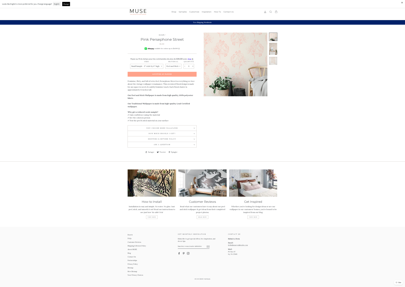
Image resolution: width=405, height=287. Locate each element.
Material (173, 62)
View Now (152, 217)
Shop (173, 12)
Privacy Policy (133, 264)
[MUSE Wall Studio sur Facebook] (179, 253)
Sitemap (130, 268)
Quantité (189, 62)
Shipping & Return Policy (162, 139)
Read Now (202, 217)
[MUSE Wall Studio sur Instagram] (188, 253)
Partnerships (132, 260)
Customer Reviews (134, 242)
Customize (194, 12)
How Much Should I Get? (162, 133)
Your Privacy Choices (135, 275)
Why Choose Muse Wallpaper (162, 128)
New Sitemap (132, 271)
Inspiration (206, 12)
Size (146, 62)
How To (217, 12)
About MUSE (132, 249)
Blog (129, 253)
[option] (202, 22)
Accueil (161, 35)
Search (130, 235)
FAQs (129, 238)
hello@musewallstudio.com (238, 245)
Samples (183, 12)
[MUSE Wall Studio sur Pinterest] (183, 253)
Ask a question (162, 145)
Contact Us (228, 12)
